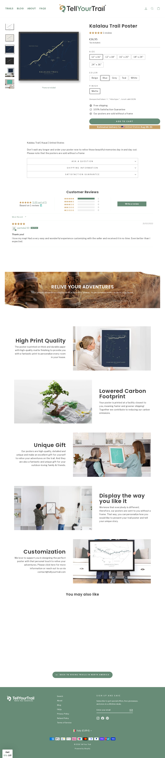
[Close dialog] (126, 349)
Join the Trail (59, 390)
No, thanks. (59, 399)
